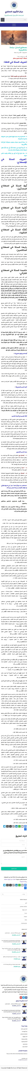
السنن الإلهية (24, 910)
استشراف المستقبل (23, 906)
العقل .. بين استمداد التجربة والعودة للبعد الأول (11, 956)
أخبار (26, 903)
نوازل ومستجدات (24, 923)
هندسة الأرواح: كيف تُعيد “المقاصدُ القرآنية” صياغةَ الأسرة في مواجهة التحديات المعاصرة (11, 949)
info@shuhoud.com (22, 1060)
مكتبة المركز (25, 1044)
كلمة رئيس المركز (24, 1029)
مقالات (26, 920)
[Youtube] (21, 997)
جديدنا (25, 913)
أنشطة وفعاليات (24, 1041)
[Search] (2, 20)
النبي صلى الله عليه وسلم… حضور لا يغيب (12, 933)
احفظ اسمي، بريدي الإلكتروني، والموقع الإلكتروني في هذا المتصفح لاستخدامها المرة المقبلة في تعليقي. (15, 851)
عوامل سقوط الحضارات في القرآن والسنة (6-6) (12, 964)
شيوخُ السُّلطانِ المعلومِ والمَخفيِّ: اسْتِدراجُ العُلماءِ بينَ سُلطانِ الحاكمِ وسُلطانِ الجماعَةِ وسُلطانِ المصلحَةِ (11, 941)
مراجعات (25, 916)
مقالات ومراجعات (24, 1039)
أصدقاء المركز (25, 1047)
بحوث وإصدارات (24, 1031)
